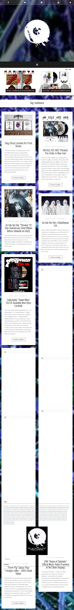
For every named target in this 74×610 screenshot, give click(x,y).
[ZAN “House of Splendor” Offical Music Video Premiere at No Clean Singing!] (55, 481)
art (5, 507)
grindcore (11, 511)
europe (57, 507)
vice (65, 519)
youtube (11, 523)
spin (32, 519)
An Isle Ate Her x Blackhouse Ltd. (55, 224)
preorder (47, 515)
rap (65, 515)
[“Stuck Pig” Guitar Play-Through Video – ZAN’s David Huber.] (18, 488)
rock (12, 519)
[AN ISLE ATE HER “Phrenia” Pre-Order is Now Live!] (55, 128)
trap (48, 519)
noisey (16, 515)
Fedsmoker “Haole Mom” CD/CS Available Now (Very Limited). (18, 303)
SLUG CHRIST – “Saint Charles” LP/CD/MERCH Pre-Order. (56, 91)
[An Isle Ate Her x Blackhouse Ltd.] (55, 205)
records (6, 519)
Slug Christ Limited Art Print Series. (18, 144)
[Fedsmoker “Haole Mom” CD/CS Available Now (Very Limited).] (18, 274)
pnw (35, 515)
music (40, 511)
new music (63, 511)
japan (30, 511)
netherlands (55, 511)
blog (24, 507)
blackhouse (17, 507)
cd (40, 507)
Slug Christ (27, 519)
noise (10, 515)
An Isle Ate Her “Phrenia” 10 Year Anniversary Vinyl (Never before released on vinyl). (18, 228)
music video (47, 511)
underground (54, 519)
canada (29, 507)
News (26, 139)
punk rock (59, 515)
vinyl (5, 523)
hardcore (18, 511)
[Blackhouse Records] (37, 33)
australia (10, 507)
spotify (38, 519)
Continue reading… (18, 177)
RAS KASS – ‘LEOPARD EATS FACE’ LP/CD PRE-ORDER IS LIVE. (21, 91)
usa (61, 519)
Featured (21, 139)
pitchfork (29, 515)
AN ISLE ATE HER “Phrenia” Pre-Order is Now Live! (55, 151)
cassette (35, 507)
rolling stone (18, 519)
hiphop (25, 511)
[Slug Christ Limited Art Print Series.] (18, 125)
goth (5, 511)
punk (53, 515)
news (5, 515)
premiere (40, 515)
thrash (43, 519)
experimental (64, 507)
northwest (22, 515)
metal (35, 511)
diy (52, 507)
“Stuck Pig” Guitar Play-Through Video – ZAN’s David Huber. (18, 570)
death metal (46, 507)
